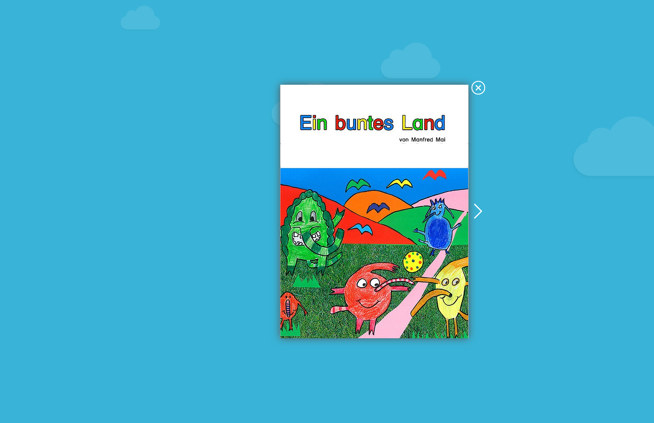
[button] (478, 88)
